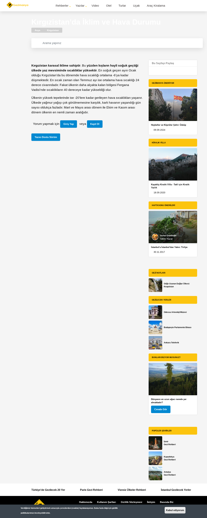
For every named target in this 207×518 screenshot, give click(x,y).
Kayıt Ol (94, 124)
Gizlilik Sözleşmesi (131, 502)
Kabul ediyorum (175, 510)
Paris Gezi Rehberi (91, 490)
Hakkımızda (85, 502)
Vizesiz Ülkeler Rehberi (132, 490)
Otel (108, 5)
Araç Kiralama (156, 5)
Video (95, 5)
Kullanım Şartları (106, 502)
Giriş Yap (68, 124)
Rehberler (62, 5)
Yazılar (80, 5)
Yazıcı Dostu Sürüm (46, 137)
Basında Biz (167, 502)
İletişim (151, 502)
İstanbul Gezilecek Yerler (176, 490)
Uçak (136, 5)
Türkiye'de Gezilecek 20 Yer (48, 490)
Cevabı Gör (160, 409)
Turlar (122, 5)
